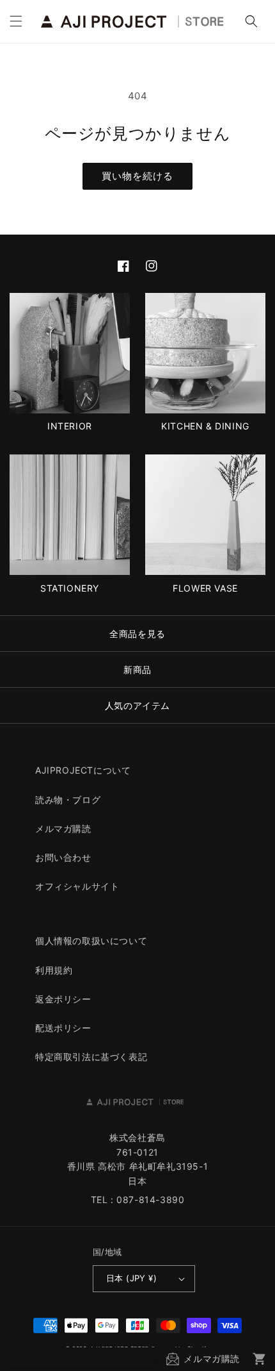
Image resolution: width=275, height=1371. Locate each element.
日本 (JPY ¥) (131, 1278)
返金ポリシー (63, 998)
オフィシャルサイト (77, 886)
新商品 (137, 669)
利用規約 (53, 970)
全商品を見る (137, 633)
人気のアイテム (137, 705)
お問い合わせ (63, 857)
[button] (16, 21)
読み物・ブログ (67, 799)
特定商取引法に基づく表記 (91, 1056)
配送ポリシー (63, 1027)
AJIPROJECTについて (82, 770)
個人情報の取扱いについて (91, 940)
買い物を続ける (137, 176)
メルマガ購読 (63, 828)
